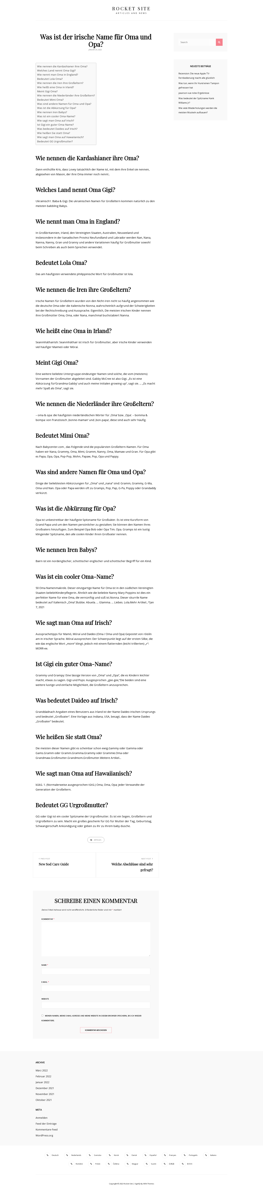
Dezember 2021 (45, 1088)
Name (45, 965)
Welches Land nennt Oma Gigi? (56, 70)
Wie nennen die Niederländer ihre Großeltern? (66, 95)
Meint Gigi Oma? (47, 91)
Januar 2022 (42, 1082)
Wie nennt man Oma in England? (57, 74)
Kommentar (48, 919)
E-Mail (45, 982)
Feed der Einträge (46, 1123)
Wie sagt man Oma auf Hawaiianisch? (60, 137)
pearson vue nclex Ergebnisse (193, 92)
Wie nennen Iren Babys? (52, 112)
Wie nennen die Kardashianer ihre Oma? (62, 66)
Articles (97, 840)
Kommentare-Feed (47, 1129)
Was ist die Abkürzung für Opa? (56, 108)
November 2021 (45, 1094)
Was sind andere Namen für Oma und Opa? (64, 104)
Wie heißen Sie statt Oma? (53, 133)
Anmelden (41, 1117)
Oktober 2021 (44, 1100)
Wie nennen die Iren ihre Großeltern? (60, 83)
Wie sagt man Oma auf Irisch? (55, 120)
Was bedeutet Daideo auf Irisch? (57, 129)
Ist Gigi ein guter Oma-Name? (55, 124)
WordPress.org (44, 1135)
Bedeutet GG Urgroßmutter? (55, 141)
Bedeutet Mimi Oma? (50, 99)
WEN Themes (148, 1183)
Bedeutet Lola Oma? (50, 79)
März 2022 (42, 1070)
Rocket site (131, 8)
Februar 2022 (43, 1076)
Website (45, 999)
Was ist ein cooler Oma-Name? (56, 116)
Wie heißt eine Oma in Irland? (55, 87)
